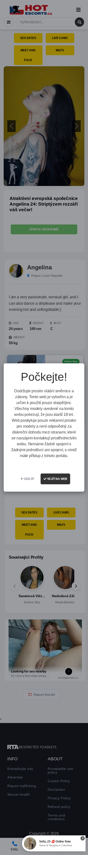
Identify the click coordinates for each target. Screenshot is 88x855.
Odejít (28, 479)
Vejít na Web (56, 479)
